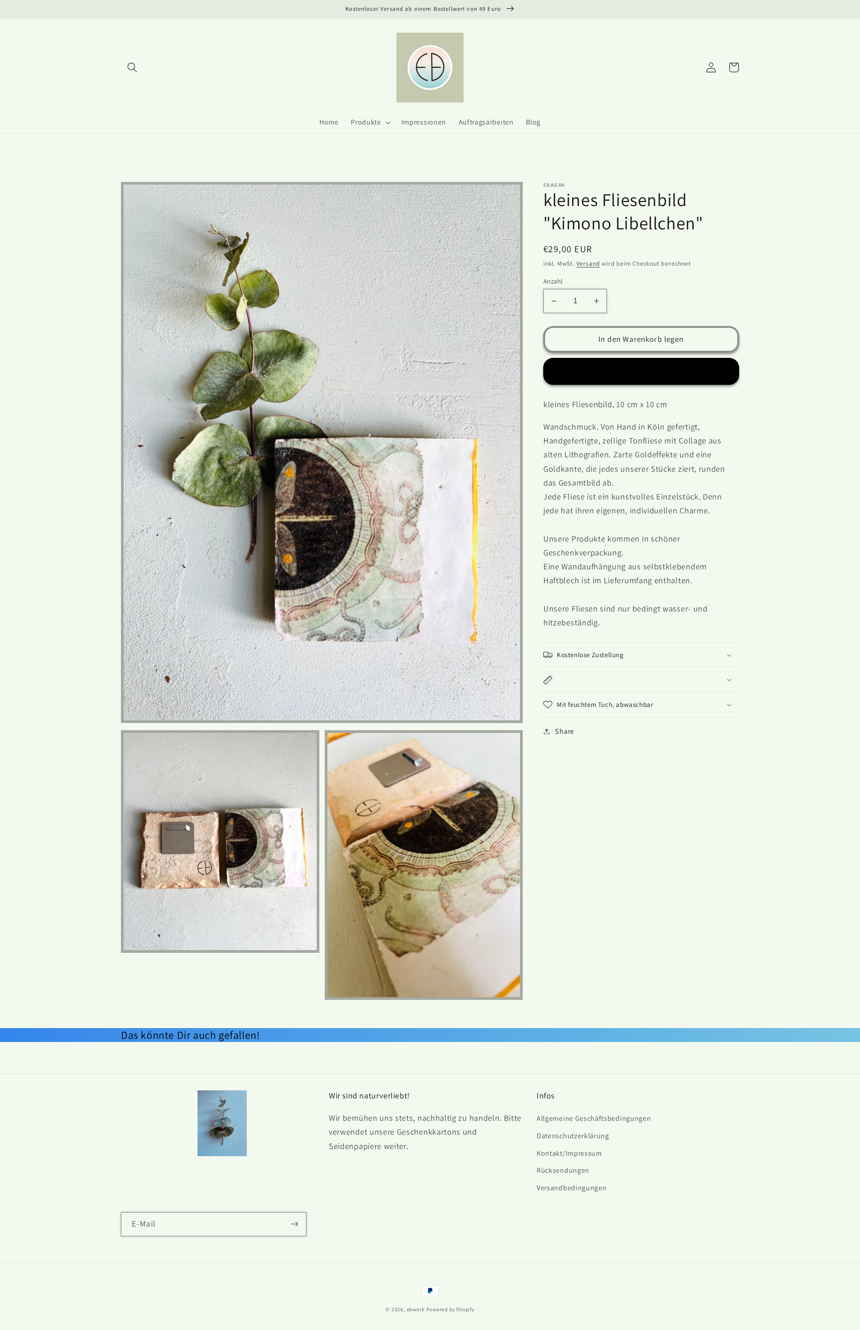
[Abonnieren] (294, 1224)
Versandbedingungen (571, 1187)
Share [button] (564, 731)
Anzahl (553, 281)
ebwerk (416, 1309)
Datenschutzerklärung (573, 1136)
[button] (132, 67)
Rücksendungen (563, 1170)
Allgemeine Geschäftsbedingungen (594, 1118)
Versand (588, 263)
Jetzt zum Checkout (641, 371)
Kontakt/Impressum (569, 1153)
